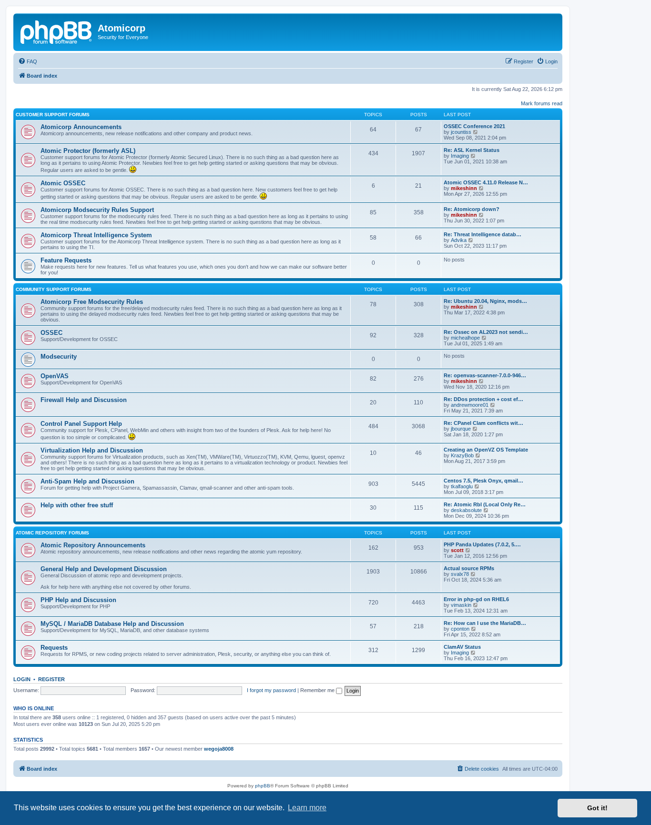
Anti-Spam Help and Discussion (87, 481)
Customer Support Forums (53, 114)
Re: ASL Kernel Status (471, 150)
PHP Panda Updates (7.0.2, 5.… (482, 544)
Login (22, 679)
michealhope (465, 338)
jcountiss (461, 132)
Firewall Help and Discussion (84, 399)
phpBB (262, 785)
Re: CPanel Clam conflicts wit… (483, 423)
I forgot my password (271, 690)
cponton (460, 629)
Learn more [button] (307, 808)
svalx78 (460, 574)
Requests (54, 647)
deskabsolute (466, 510)
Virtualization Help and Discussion (92, 450)
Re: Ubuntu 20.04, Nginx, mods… (485, 301)
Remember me (318, 690)
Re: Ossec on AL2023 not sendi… (486, 332)
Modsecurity (59, 356)
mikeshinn (464, 188)
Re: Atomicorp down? (471, 209)
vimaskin (461, 605)
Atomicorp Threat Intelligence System (96, 235)
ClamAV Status (462, 647)
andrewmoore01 (469, 405)
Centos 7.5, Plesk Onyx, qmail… (483, 480)
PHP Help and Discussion (78, 600)
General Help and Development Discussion (104, 569)
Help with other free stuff (77, 505)
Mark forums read (541, 103)
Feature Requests (66, 260)
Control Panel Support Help (81, 423)
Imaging (460, 156)
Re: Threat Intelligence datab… (482, 234)
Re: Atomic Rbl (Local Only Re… (485, 504)
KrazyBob (462, 455)
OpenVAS (55, 376)
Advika (459, 240)
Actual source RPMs (469, 568)
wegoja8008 (219, 749)
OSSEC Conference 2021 (474, 126)
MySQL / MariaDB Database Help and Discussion (112, 623)
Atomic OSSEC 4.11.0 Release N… (486, 182)
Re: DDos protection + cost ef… (483, 399)
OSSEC (51, 332)
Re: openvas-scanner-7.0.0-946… (485, 375)
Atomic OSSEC (63, 183)
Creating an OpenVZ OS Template (486, 450)
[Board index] (57, 31)
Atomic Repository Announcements (93, 545)
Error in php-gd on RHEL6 (476, 599)
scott (457, 550)
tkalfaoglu (462, 486)
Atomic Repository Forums (52, 532)
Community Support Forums (54, 289)
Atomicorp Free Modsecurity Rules (92, 301)
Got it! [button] (597, 808)
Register (51, 679)
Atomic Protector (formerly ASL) (88, 150)
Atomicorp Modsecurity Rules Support (97, 209)
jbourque (461, 429)
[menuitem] (27, 61)
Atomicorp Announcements (81, 127)
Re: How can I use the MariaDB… (485, 623)
